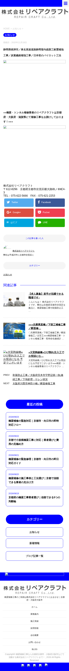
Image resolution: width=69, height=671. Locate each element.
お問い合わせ (34, 642)
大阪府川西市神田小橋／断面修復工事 (34, 383)
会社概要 (34, 635)
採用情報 (34, 628)
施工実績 (34, 621)
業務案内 (34, 614)
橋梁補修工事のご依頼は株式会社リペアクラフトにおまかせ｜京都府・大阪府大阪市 (34, 598)
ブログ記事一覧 (34, 555)
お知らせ (7, 274)
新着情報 (34, 543)
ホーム (34, 607)
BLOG (34, 649)
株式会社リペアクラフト (24, 251)
